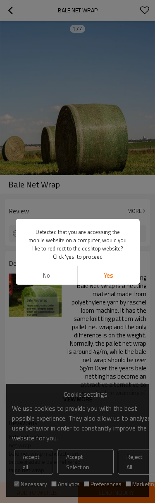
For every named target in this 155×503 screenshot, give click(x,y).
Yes (108, 275)
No (46, 275)
